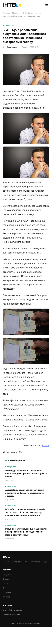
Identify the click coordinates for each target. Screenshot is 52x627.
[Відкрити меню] (46, 5)
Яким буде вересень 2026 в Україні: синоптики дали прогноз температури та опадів (26, 473)
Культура (6, 597)
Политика (7, 592)
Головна (6, 13)
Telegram (16, 614)
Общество (16, 13)
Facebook (7, 614)
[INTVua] (12, 4)
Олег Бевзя (12, 47)
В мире (6, 588)
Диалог (45, 445)
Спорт (5, 583)
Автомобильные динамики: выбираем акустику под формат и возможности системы (24, 493)
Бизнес (6, 579)
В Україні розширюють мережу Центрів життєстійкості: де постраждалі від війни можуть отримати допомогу (25, 512)
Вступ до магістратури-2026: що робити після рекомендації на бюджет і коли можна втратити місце (26, 532)
